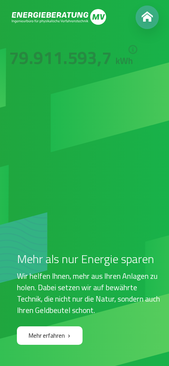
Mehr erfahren (47, 335)
